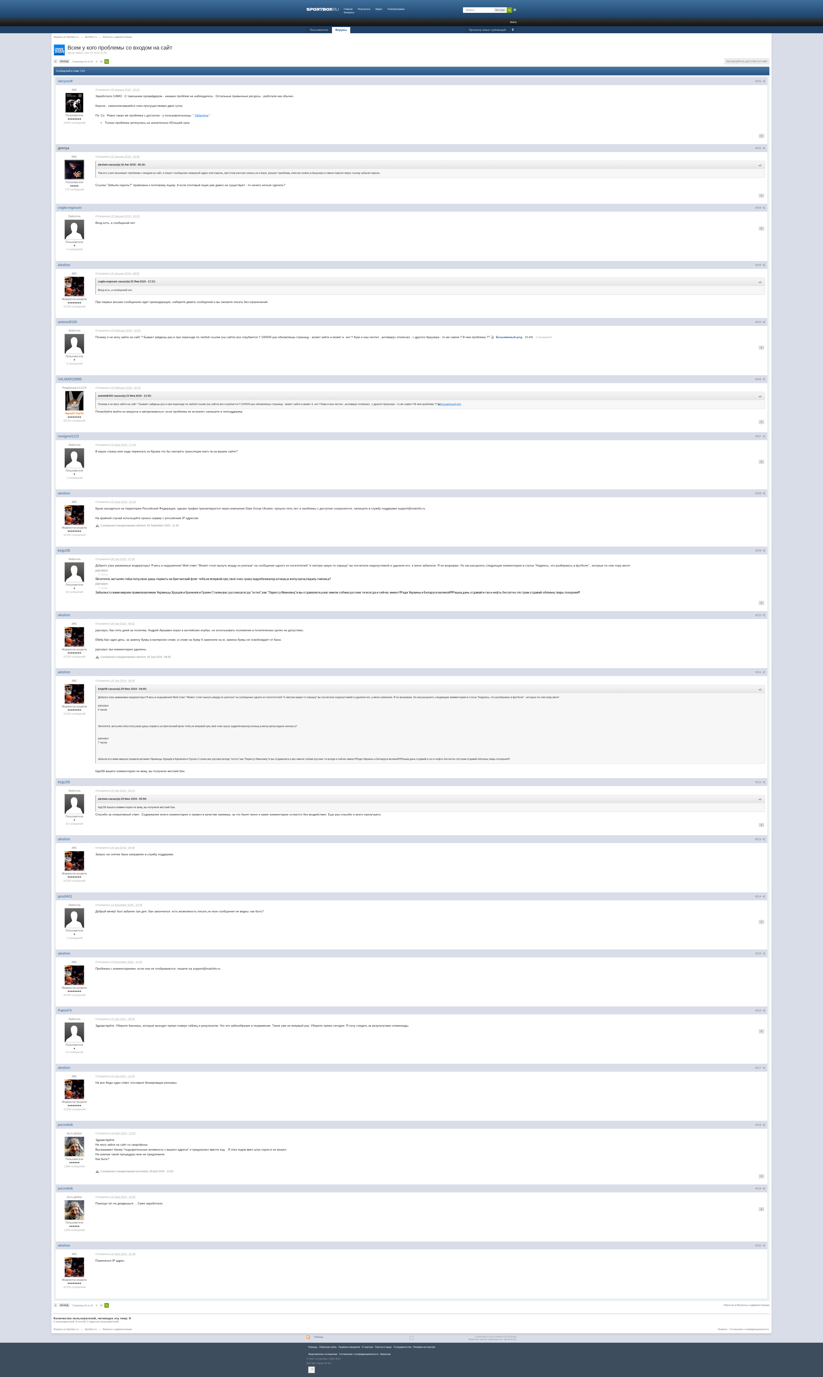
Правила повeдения (349, 1347)
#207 (758, 436)
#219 (758, 1188)
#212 (758, 782)
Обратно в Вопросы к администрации (746, 1305)
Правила (722, 1329)
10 (101, 61)
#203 (758, 207)
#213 (758, 839)
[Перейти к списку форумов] (322, 9)
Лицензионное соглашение (322, 1354)
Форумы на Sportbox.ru (66, 1329)
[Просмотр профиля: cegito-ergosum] (74, 229)
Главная (348, 9)
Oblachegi (202, 115)
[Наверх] (411, 1338)
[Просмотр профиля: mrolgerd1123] (74, 457)
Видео (378, 9)
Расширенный (515, 10)
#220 (758, 1245)
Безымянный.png (450, 404)
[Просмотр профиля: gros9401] (74, 917)
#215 (758, 953)
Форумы (341, 30)
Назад (64, 61)
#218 (758, 1124)
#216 (758, 1010)
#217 (758, 1067)
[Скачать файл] (492, 337)
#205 (758, 322)
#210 (758, 615)
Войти (513, 22)
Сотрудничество (402, 1347)
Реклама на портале (424, 1347)
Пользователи (319, 30)
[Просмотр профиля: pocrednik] (74, 1146)
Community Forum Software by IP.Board (496, 1336)
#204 (758, 265)
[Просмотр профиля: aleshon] (74, 286)
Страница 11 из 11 (82, 61)
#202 (758, 148)
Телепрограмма (395, 9)
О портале (367, 1347)
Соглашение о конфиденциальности (749, 1329)
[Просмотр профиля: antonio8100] (74, 343)
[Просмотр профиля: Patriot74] (74, 1032)
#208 (758, 493)
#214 (758, 896)
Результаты (364, 9)
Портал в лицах (383, 1347)
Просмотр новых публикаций (487, 30)
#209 (758, 550)
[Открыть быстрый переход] (513, 30)
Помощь (318, 1337)
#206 (758, 379)
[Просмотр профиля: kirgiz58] (74, 571)
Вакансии (385, 1354)
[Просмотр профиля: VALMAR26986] (74, 400)
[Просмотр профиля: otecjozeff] (74, 102)
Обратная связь (328, 1347)
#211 (758, 672)
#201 (758, 81)
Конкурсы (349, 12)
